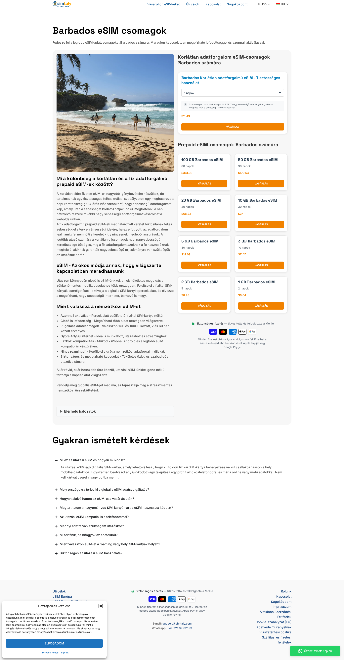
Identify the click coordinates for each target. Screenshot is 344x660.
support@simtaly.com (177, 623)
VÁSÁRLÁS (232, 126)
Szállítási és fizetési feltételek (276, 639)
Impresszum (282, 607)
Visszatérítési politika (275, 632)
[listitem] (115, 219)
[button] (101, 606)
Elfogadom (54, 643)
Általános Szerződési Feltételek (275, 614)
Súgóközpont (237, 4)
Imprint (64, 652)
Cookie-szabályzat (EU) (273, 622)
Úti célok (192, 4)
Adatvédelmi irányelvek (273, 627)
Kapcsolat (213, 4)
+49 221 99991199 (179, 628)
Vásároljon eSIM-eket (163, 4)
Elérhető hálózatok (80, 411)
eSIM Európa (62, 596)
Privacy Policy (50, 652)
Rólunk (286, 591)
